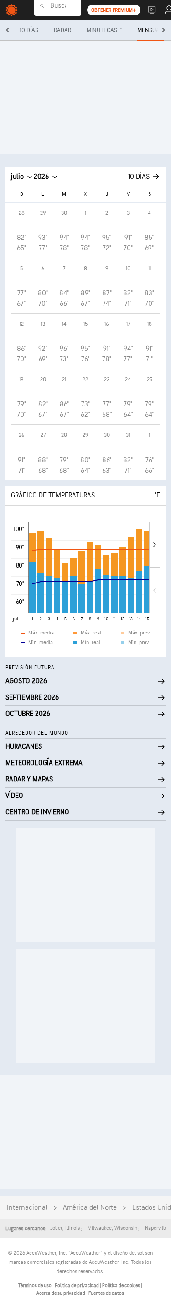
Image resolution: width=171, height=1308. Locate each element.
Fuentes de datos (106, 1293)
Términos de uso (35, 1285)
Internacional (27, 1207)
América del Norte (90, 1207)
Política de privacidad (77, 1285)
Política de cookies (121, 1285)
